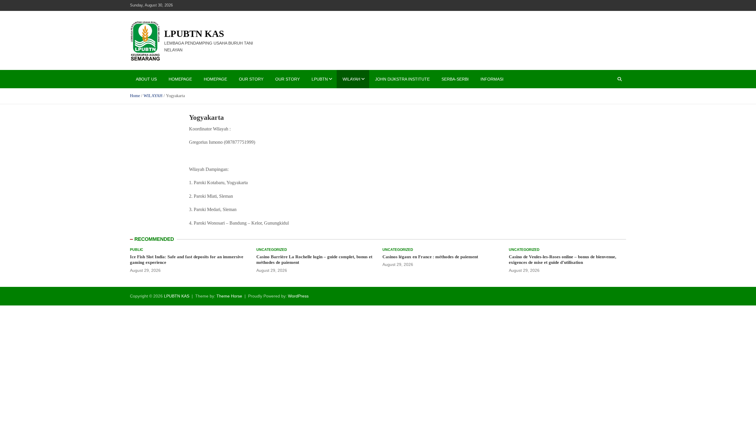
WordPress (298, 296)
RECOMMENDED (154, 239)
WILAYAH (351, 79)
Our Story (251, 79)
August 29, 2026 (145, 270)
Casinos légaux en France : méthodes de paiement (430, 256)
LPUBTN (320, 79)
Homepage (180, 79)
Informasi (492, 79)
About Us (146, 79)
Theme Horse (229, 296)
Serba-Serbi (455, 79)
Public (136, 250)
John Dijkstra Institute (402, 79)
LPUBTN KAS (194, 33)
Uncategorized (271, 250)
